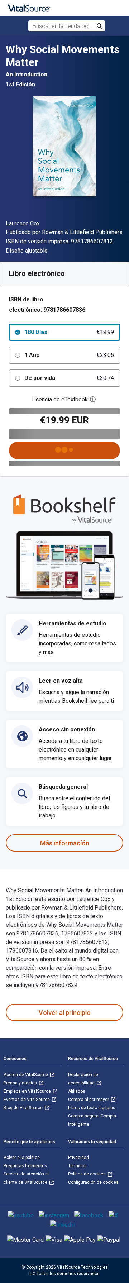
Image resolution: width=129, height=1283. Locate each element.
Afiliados (76, 1091)
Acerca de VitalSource (26, 1074)
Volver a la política (22, 1157)
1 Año (69, 355)
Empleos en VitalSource (28, 1091)
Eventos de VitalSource (27, 1099)
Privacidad (78, 1157)
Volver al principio (65, 1012)
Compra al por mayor (89, 1099)
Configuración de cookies (93, 1182)
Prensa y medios (21, 1083)
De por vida (69, 378)
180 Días (69, 332)
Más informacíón (64, 843)
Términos (77, 1165)
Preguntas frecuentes (25, 1165)
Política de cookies (87, 1174)
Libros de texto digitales (91, 1107)
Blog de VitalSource (24, 1107)
